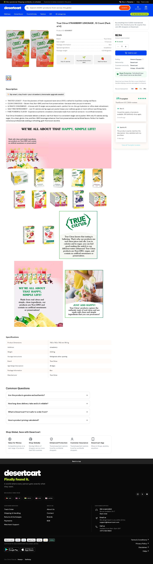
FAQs (146, 551)
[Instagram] (138, 494)
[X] (142, 494)
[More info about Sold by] (143, 59)
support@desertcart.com (109, 522)
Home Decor (18, 14)
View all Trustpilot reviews (131, 145)
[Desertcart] (12, 7)
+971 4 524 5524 (105, 531)
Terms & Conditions (140, 540)
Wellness (7, 14)
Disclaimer (144, 547)
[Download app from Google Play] (11, 549)
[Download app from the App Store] (27, 549)
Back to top (76, 461)
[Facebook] (147, 494)
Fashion (43, 14)
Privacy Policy (142, 543)
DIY (51, 14)
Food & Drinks (32, 14)
